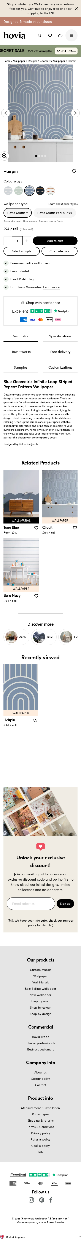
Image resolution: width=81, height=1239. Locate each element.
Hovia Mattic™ (17, 213)
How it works (21, 351)
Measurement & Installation (40, 1108)
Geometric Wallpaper (52, 60)
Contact (40, 1085)
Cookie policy (40, 1146)
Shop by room (40, 1001)
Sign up (65, 903)
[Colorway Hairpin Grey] (8, 190)
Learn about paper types (63, 203)
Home (7, 60)
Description (21, 336)
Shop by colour (40, 1007)
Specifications (60, 336)
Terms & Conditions (40, 1127)
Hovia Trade (40, 1037)
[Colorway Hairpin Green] (18, 190)
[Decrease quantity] (7, 240)
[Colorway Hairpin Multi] (50, 190)
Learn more (51, 287)
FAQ (40, 1152)
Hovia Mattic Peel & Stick (54, 213)
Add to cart (55, 241)
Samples (20, 367)
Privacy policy (40, 1133)
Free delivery (60, 351)
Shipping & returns (40, 1120)
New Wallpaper (40, 995)
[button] (50, 35)
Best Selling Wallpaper (40, 988)
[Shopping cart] (60, 35)
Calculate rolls (59, 251)
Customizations (60, 367)
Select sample (21, 251)
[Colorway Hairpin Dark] (40, 190)
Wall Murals (40, 982)
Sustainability (40, 1079)
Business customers (40, 1049)
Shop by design (40, 1014)
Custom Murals (40, 970)
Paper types (40, 1114)
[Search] (39, 35)
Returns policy (40, 1139)
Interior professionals (40, 1043)
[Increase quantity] (26, 240)
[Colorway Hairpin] (29, 190)
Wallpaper (19, 60)
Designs (32, 60)
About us (40, 1072)
